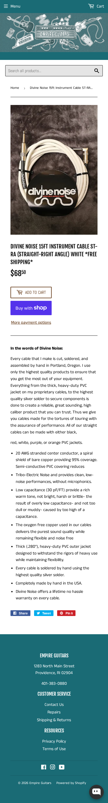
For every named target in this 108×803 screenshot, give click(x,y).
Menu (15, 6)
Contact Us (54, 705)
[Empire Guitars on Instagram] (52, 768)
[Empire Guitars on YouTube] (61, 768)
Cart (100, 6)
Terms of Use (54, 749)
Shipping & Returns (54, 720)
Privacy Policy (54, 741)
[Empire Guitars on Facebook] (43, 768)
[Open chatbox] (96, 792)
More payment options (31, 323)
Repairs (54, 712)
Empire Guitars (40, 783)
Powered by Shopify (71, 783)
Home (14, 87)
